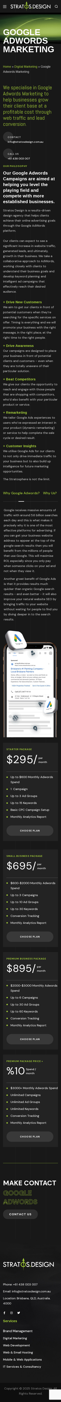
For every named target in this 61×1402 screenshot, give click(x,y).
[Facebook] (4, 1313)
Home (7, 66)
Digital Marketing (25, 66)
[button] (56, 6)
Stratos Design (41, 1388)
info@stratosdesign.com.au (31, 1291)
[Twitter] (18, 1313)
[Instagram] (11, 1313)
